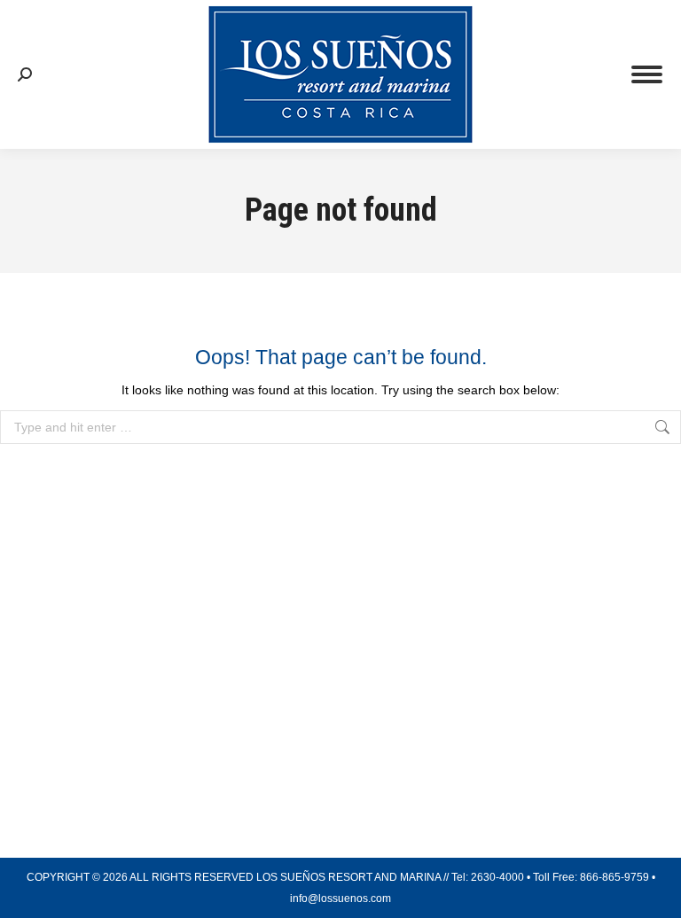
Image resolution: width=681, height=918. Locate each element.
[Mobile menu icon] (646, 74)
